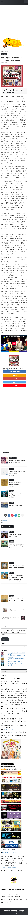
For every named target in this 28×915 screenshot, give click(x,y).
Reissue (6, 522)
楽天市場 (15, 378)
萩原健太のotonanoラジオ (9, 853)
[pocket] (12, 515)
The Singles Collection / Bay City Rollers (13, 368)
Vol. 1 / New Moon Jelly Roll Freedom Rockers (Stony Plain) (16, 545)
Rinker (8, 369)
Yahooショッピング (15, 382)
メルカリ (15, 385)
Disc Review (4, 520)
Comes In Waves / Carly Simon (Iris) (17, 661)
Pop (3, 522)
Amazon (15, 375)
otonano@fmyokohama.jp (8, 867)
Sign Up (5, 639)
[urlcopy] (22, 515)
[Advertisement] (14, 22)
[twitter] (5, 515)
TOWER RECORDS (15, 372)
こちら (14, 870)
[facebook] (9, 515)
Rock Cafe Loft (8, 730)
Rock (9, 522)
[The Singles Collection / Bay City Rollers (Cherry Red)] (15, 515)
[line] (19, 515)
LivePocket (13, 732)
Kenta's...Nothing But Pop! (14, 911)
